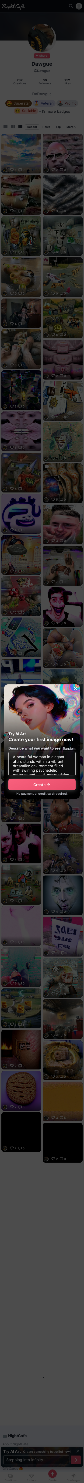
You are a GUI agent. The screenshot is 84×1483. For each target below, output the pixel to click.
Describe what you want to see (34, 748)
